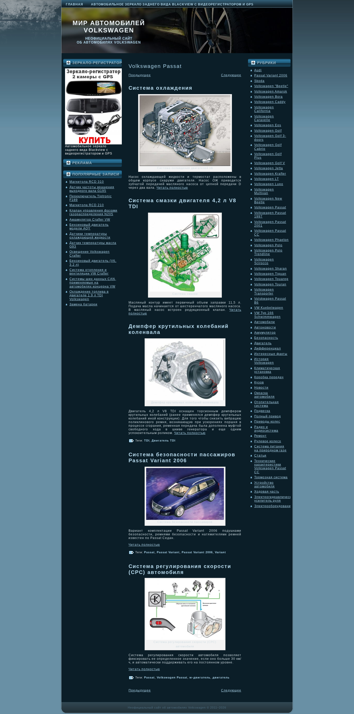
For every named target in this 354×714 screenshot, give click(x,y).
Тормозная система (271, 477)
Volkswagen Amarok (270, 91)
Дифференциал (267, 348)
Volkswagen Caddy (270, 102)
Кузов (259, 382)
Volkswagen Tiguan (270, 274)
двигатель (221, 677)
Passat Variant (168, 552)
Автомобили (264, 322)
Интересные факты (270, 354)
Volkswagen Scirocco (264, 261)
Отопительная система (266, 404)
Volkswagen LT (266, 179)
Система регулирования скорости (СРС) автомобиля (180, 569)
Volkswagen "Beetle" (271, 86)
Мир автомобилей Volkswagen (109, 26)
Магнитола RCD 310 (86, 182)
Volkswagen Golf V (269, 163)
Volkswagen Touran (270, 284)
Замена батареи (83, 304)
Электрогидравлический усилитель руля (274, 498)
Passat (149, 552)
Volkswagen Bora (268, 97)
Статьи (260, 455)
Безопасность (266, 338)
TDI (147, 440)
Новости (261, 387)
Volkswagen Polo (268, 245)
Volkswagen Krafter (270, 174)
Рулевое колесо (267, 441)
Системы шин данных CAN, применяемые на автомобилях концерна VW (92, 282)
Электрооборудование (273, 506)
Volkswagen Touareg (271, 279)
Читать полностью (172, 188)
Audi (258, 70)
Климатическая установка (267, 370)
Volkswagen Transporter (264, 291)
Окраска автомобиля (264, 394)
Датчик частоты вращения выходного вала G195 (91, 189)
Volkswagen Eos (267, 125)
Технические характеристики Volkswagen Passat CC (270, 466)
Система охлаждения (161, 88)
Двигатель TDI (163, 440)
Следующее (231, 75)
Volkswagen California (264, 109)
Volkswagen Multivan (264, 191)
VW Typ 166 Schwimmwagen (267, 314)
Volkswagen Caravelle (264, 118)
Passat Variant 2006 (197, 552)
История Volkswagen (264, 361)
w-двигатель (199, 677)
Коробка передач (269, 377)
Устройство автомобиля (264, 484)
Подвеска (262, 411)
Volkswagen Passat (172, 677)
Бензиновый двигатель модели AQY (89, 226)
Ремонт (260, 436)
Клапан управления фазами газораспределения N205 (93, 212)
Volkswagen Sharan (270, 268)
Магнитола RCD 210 (86, 205)
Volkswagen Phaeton (271, 240)
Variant (220, 552)
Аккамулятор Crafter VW (89, 219)
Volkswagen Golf (268, 130)
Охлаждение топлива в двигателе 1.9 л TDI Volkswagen (89, 295)
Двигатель (263, 343)
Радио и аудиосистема (266, 428)
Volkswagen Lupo (268, 184)
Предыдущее (140, 75)
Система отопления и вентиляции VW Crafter (89, 271)
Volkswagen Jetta (268, 168)
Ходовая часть (266, 491)
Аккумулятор (265, 332)
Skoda (259, 81)
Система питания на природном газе (270, 448)
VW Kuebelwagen (268, 308)
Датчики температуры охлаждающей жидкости (89, 235)
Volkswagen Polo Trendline (268, 252)
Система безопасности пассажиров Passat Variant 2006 (182, 457)
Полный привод (267, 416)
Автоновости (265, 327)
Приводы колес (267, 421)
